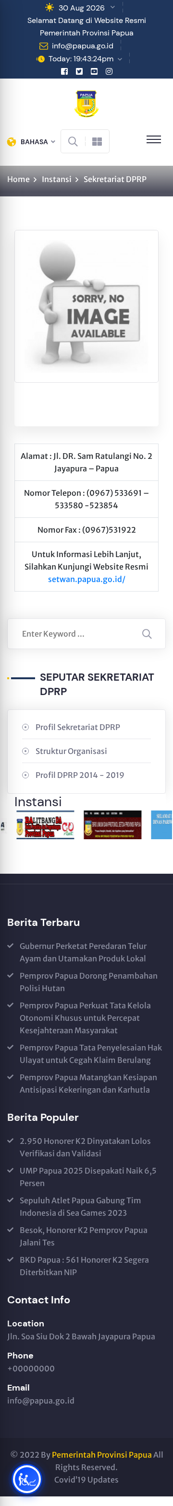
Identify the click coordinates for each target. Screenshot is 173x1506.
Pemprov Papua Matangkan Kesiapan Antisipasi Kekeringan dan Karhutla (88, 1083)
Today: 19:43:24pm (81, 59)
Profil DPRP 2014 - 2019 (80, 775)
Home (18, 179)
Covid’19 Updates (86, 1479)
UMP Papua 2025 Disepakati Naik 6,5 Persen (88, 1177)
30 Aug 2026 (82, 8)
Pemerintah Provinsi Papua (102, 1455)
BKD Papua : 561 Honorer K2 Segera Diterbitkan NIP (84, 1266)
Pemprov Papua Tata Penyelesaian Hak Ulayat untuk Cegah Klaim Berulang (91, 1054)
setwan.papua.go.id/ (86, 579)
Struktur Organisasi (71, 751)
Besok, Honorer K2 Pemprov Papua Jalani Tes (84, 1236)
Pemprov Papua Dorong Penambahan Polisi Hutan (89, 982)
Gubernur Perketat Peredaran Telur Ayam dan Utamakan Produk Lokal (83, 952)
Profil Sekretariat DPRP (78, 727)
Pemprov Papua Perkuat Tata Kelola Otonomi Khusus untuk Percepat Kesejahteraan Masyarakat (85, 1018)
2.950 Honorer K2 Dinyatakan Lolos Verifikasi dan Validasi (85, 1147)
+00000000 (31, 1368)
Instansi (57, 179)
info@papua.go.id (82, 46)
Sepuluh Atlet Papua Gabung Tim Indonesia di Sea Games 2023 (80, 1207)
